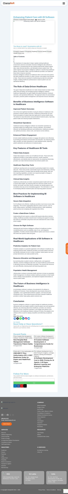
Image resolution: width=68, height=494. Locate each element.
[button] (34, 58)
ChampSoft (10, 489)
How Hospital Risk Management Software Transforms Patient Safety (23, 342)
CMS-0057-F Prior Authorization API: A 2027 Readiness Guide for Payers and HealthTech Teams (22, 357)
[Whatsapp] (20, 318)
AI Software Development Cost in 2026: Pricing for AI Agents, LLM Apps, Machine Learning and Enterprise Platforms (44, 362)
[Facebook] (15, 318)
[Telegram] (28, 318)
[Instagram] (26, 318)
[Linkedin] (23, 318)
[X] (17, 318)
